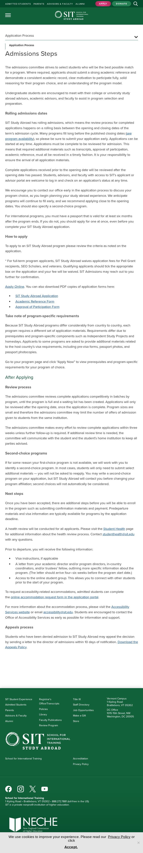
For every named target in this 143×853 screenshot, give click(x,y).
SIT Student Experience (18, 699)
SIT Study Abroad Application (36, 295)
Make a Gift (79, 716)
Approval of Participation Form (37, 306)
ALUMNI (80, 4)
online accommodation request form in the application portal (54, 597)
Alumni (9, 721)
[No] (138, 842)
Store (76, 721)
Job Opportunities (83, 710)
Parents (9, 710)
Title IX (77, 699)
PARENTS (39, 4)
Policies (43, 709)
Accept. (71, 847)
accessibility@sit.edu (58, 612)
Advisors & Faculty (16, 716)
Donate (121, 3)
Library (43, 714)
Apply (103, 3)
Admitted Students (15, 705)
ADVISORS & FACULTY (60, 4)
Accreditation (80, 759)
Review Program (48, 725)
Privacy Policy (81, 764)
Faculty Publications (50, 720)
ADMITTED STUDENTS (18, 4)
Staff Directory (81, 705)
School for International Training (23, 759)
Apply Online (14, 286)
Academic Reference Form (34, 301)
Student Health (114, 528)
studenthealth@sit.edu (118, 534)
